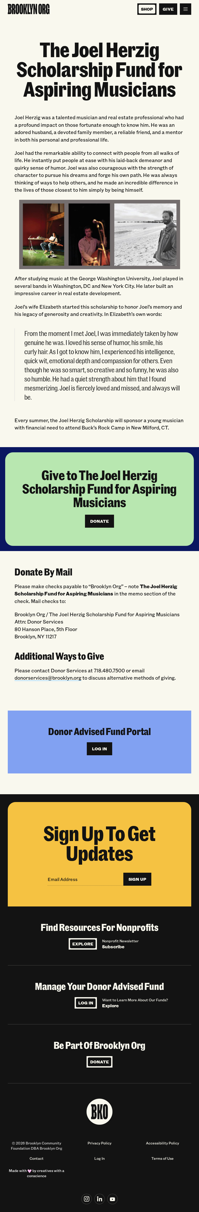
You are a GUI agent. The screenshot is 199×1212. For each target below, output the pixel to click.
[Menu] (185, 9)
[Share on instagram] (86, 1199)
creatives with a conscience (46, 1173)
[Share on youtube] (112, 1199)
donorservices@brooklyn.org (48, 677)
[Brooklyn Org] (28, 9)
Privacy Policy (99, 1143)
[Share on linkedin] (99, 1199)
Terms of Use (162, 1158)
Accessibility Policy (162, 1143)
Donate (99, 1061)
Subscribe (113, 946)
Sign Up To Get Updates (100, 842)
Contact (37, 1158)
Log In (85, 1002)
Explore (82, 943)
